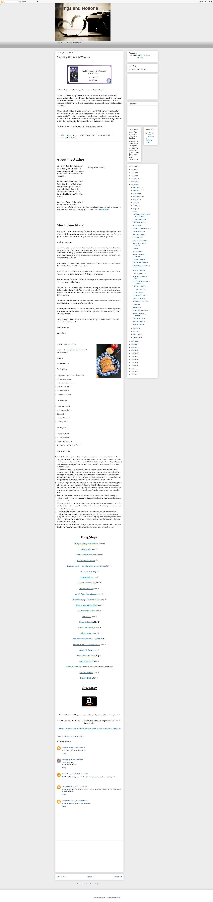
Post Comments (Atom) (93, 884)
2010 (133, 371)
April (135, 328)
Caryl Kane (66, 800)
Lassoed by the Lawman (141, 310)
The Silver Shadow (139, 222)
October (136, 193)
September (137, 196)
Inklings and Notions (76, 8)
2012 (133, 365)
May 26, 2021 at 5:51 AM (79, 786)
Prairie (135, 211)
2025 (133, 173)
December (137, 187)
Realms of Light (138, 324)
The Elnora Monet (139, 286)
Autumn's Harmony (139, 234)
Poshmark (140, 57)
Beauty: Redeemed (74, 42)
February (136, 334)
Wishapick (136, 304)
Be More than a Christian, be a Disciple (142, 215)
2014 (133, 359)
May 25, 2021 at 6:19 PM (77, 747)
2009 (133, 374)
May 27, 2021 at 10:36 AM (78, 800)
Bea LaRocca (66, 774)
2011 (133, 368)
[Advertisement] (89, 856)
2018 (133, 347)
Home (59, 42)
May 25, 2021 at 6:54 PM (75, 759)
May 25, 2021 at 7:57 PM (80, 774)
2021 (133, 185)
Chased (135, 248)
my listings (144, 55)
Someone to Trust (139, 231)
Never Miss (137, 225)
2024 (133, 176)
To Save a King (138, 292)
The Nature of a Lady (140, 262)
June (135, 205)
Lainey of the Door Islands (142, 228)
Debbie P (65, 747)
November (137, 190)
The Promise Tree (139, 273)
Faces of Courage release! (139, 314)
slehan (64, 759)
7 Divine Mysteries (139, 219)
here (69, 135)
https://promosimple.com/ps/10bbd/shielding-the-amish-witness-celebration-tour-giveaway (89, 728)
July (134, 202)
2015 (133, 356)
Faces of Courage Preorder (139, 255)
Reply (64, 753)
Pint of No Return (139, 251)
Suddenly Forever (139, 321)
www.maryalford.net (102, 209)
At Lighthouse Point (139, 289)
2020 (133, 341)
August (136, 199)
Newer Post (61, 877)
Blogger (117, 897)
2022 (133, 182)
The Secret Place (139, 318)
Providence (137, 307)
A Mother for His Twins (141, 301)
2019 (133, 344)
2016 (133, 353)
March (135, 331)
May (135, 209)
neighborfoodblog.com (76, 350)
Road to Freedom (139, 270)
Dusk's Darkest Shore (140, 240)
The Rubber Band (139, 298)
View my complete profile (149, 140)
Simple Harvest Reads (74, 666)
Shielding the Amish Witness (140, 244)
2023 (133, 179)
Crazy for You (137, 237)
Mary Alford (66, 786)
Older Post (117, 877)
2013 (133, 362)
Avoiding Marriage (139, 295)
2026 (133, 169)
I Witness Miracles (139, 259)
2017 (133, 350)
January (136, 337)
